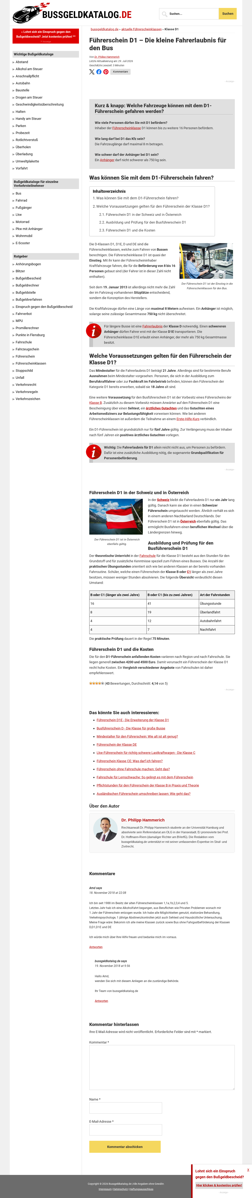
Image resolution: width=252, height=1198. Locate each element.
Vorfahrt (22, 168)
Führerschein (25, 356)
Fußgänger (24, 208)
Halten (20, 112)
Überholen (23, 147)
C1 (189, 572)
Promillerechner (27, 328)
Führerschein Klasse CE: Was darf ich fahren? (130, 761)
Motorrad (22, 222)
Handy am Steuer (28, 119)
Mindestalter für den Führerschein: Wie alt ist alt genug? (137, 736)
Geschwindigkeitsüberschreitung (40, 104)
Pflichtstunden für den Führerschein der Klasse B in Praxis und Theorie (148, 785)
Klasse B (95, 403)
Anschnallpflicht (27, 76)
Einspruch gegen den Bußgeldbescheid (44, 307)
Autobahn (23, 83)
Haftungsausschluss (141, 1189)
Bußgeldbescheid (28, 278)
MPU (19, 321)
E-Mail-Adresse (101, 1121)
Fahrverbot (24, 314)
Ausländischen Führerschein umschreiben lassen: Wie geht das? (144, 794)
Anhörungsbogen (28, 264)
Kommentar (99, 1042)
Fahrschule (147, 556)
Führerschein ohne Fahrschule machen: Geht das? (133, 769)
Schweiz (163, 500)
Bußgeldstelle (26, 292)
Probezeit (23, 133)
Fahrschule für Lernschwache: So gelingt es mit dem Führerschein (145, 777)
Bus (18, 193)
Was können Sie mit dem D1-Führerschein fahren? (137, 198)
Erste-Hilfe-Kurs (188, 419)
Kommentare (120, 71)
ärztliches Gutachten (161, 408)
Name (95, 1099)
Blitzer (20, 271)
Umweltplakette (27, 161)
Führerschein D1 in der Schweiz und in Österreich (143, 215)
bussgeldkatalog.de (104, 29)
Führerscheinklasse (126, 128)
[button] (91, 72)
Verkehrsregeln (27, 392)
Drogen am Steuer (29, 97)
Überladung (24, 154)
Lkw (19, 215)
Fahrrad (21, 200)
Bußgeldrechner (27, 285)
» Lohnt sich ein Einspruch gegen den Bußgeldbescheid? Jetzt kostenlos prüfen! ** (45, 34)
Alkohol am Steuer (29, 69)
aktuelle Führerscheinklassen (141, 29)
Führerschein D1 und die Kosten (130, 230)
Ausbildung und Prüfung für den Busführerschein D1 (146, 222)
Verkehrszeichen (28, 399)
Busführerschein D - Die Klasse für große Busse (131, 728)
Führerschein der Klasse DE (117, 744)
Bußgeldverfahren (29, 299)
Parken (21, 126)
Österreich (188, 521)
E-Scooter (23, 243)
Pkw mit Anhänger (29, 229)
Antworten (96, 947)
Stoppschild (24, 371)
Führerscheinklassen (31, 363)
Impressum (105, 1189)
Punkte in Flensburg (30, 335)
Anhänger (107, 160)
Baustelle (22, 90)
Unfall (20, 378)
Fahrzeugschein (27, 349)
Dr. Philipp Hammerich (107, 56)
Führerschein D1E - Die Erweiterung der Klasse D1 (133, 720)
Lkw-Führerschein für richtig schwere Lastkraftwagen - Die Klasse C (146, 753)
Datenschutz (120, 1189)
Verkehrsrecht (26, 385)
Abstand (22, 62)
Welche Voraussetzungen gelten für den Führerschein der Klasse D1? (153, 206)
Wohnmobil (24, 236)
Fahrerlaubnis (152, 326)
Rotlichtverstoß (27, 140)
